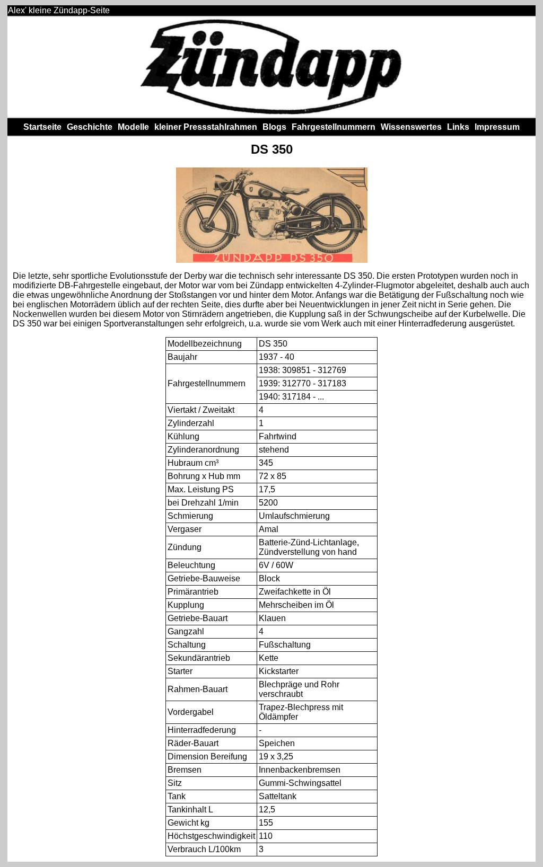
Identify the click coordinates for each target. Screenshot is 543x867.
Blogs (274, 126)
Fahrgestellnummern (333, 126)
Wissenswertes (411, 126)
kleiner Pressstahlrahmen (205, 126)
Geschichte (89, 126)
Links (458, 126)
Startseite (42, 126)
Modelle (133, 126)
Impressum (497, 126)
